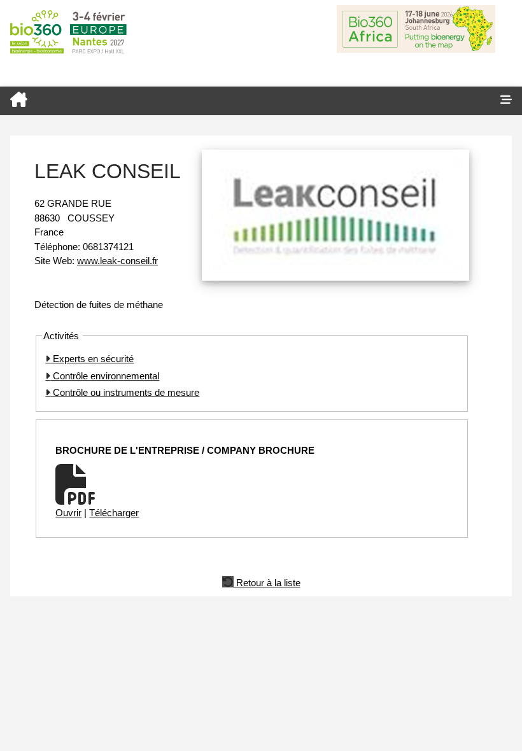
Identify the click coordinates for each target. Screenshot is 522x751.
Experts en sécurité (92, 358)
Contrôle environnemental (104, 375)
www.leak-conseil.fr (117, 260)
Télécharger (114, 512)
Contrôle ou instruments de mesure (124, 392)
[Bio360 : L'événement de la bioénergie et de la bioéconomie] (245, 101)
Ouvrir (68, 512)
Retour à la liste (267, 581)
